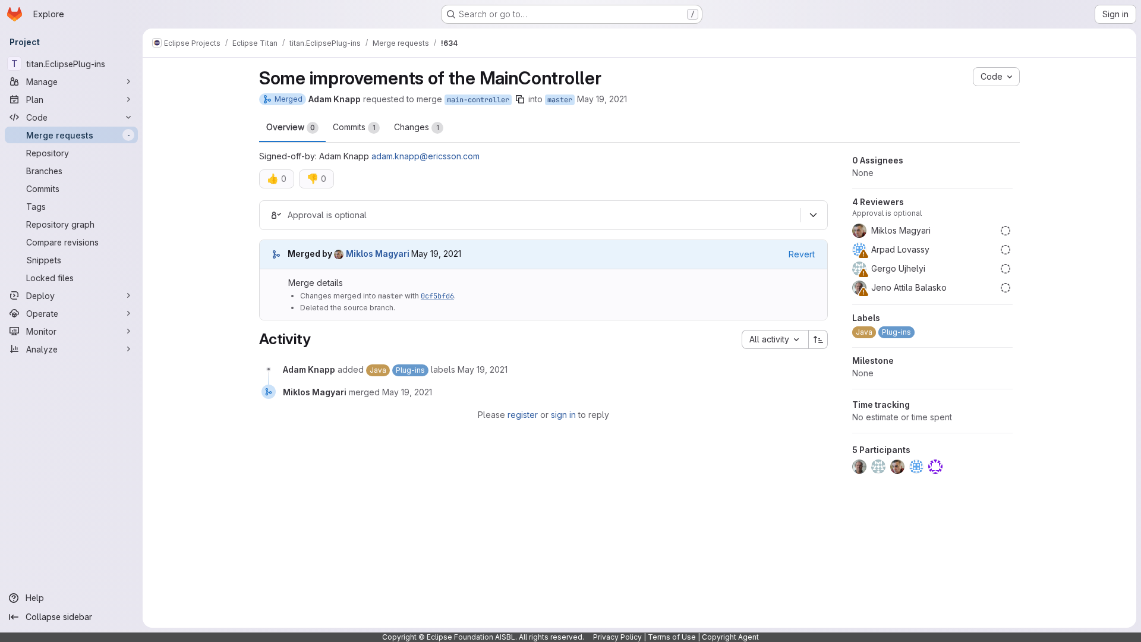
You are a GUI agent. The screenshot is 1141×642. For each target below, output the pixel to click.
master (559, 100)
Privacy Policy (617, 636)
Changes (416, 127)
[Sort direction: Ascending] (818, 339)
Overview (290, 127)
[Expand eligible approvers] (813, 215)
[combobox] (775, 339)
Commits (354, 127)
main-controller (478, 100)
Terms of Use (672, 636)
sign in (563, 415)
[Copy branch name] (520, 99)
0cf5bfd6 (437, 296)
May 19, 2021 (602, 99)
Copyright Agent (730, 636)
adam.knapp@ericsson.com (425, 156)
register (523, 415)
